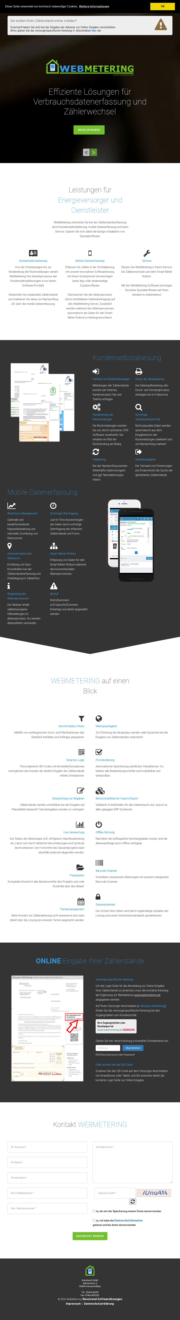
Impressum (73, 1303)
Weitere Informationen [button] (94, 6)
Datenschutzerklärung (99, 1303)
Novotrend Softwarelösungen (102, 1299)
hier (94, 30)
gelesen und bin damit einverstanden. (114, 1225)
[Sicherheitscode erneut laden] (132, 1202)
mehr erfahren (89, 130)
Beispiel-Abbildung (153, 1006)
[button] (86, 153)
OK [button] (162, 6)
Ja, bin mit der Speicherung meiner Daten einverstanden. (128, 1211)
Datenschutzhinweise (128, 1220)
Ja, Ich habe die (104, 1220)
